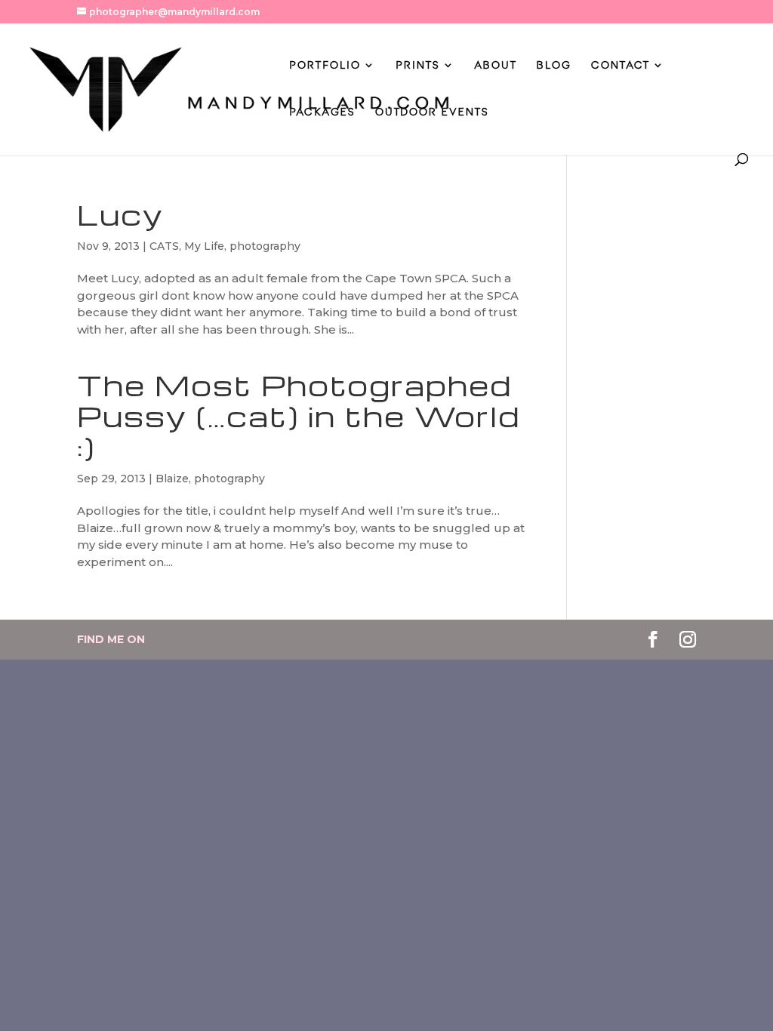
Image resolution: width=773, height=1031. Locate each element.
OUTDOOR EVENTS (432, 112)
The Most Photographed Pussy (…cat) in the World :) (298, 416)
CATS (164, 246)
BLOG (554, 65)
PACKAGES (322, 112)
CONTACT (620, 65)
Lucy (120, 214)
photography (264, 246)
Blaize (172, 478)
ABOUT (496, 65)
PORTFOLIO (325, 65)
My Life (204, 246)
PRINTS (418, 65)
